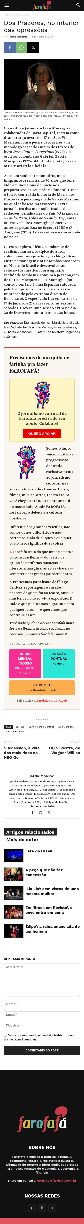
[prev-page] (6, 945)
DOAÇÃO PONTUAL (59, 658)
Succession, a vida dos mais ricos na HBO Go (22, 753)
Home (7, 14)
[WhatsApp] (21, 47)
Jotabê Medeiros (18, 36)
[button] (6, 5)
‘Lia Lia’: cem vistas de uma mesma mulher (52, 891)
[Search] (78, 5)
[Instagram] (42, 813)
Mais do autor (22, 839)
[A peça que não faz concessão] (13, 874)
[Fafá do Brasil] (13, 855)
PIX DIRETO (42, 687)
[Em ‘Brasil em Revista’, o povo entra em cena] (13, 912)
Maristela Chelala (15, 731)
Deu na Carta (21, 14)
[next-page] (12, 945)
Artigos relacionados (30, 832)
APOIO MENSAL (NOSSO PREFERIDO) (25, 663)
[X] (33, 47)
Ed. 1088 (20, 726)
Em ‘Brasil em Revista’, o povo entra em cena (48, 910)
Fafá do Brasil (38, 851)
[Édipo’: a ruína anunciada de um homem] (13, 931)
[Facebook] (10, 47)
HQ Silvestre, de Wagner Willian (64, 750)
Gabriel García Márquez (41, 726)
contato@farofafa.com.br (57, 1180)
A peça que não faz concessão (44, 872)
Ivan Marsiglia (66, 726)
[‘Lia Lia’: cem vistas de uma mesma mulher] (13, 893)
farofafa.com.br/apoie (52, 701)
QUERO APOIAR (42, 434)
